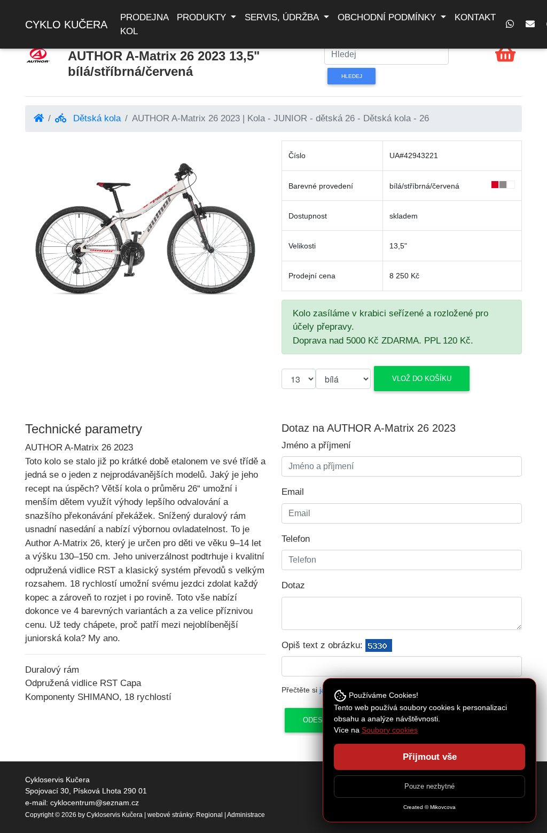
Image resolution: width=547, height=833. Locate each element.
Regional (209, 815)
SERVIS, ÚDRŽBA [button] (283, 17)
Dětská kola (96, 118)
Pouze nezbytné (429, 786)
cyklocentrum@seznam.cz (94, 802)
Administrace (246, 815)
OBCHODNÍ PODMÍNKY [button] (388, 17)
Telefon (296, 539)
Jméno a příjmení (316, 445)
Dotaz (293, 585)
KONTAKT (475, 17)
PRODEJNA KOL (144, 24)
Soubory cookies (390, 730)
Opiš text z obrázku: (322, 645)
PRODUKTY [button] (203, 17)
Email (293, 492)
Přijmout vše (430, 757)
